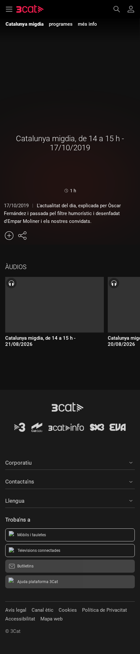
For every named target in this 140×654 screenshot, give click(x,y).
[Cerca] (120, 9)
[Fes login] (131, 9)
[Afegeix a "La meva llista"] (9, 235)
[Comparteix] (22, 235)
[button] (70, 462)
